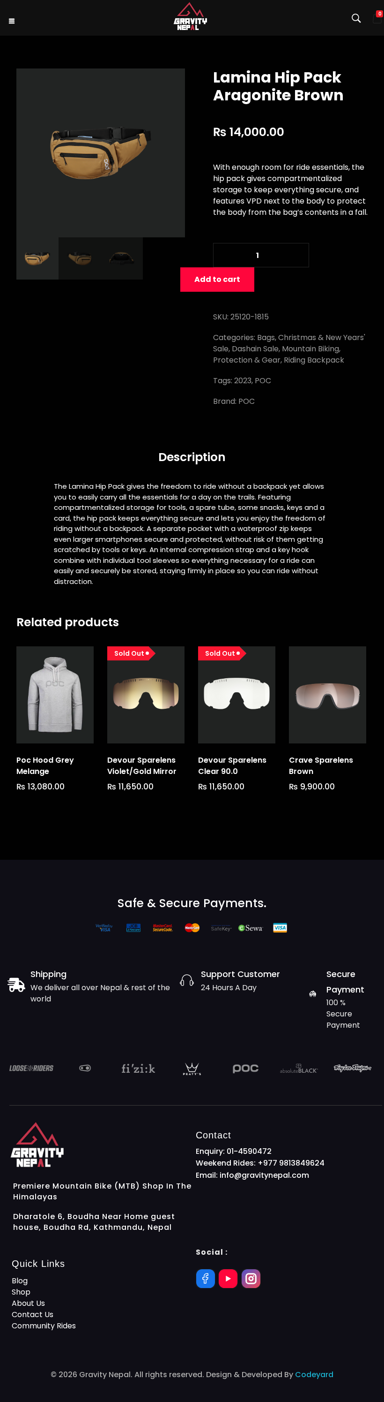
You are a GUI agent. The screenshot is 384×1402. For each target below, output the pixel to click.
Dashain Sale (255, 348)
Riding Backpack (314, 360)
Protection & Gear (247, 360)
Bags (266, 337)
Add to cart (217, 279)
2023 (242, 380)
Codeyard (314, 1374)
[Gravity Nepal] (190, 16)
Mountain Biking (310, 348)
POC (263, 380)
